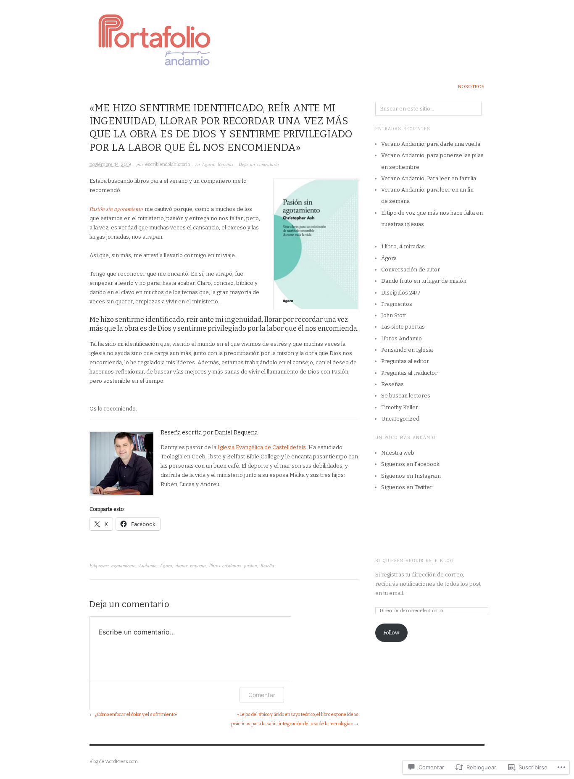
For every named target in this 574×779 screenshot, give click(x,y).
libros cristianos (225, 565)
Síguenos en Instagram (411, 476)
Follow (391, 632)
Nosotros (471, 86)
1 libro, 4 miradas (403, 246)
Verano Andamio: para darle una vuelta (430, 144)
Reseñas (225, 164)
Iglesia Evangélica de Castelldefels (262, 447)
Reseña (267, 565)
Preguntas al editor (405, 361)
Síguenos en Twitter (406, 487)
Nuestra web (397, 453)
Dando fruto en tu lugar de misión (423, 281)
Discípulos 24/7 (401, 292)
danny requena (191, 565)
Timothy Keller (399, 407)
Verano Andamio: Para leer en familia (428, 178)
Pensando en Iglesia (407, 350)
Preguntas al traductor (409, 373)
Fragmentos (396, 304)
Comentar (261, 694)
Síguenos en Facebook (410, 464)
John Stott (393, 315)
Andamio (148, 565)
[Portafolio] (287, 35)
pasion (250, 565)
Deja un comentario (259, 164)
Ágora (208, 164)
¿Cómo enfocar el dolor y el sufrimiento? (136, 714)
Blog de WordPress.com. (114, 761)
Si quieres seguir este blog (414, 560)
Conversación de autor (410, 269)
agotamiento (123, 565)
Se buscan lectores (405, 395)
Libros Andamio (401, 338)
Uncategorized (400, 419)
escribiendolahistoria (167, 164)
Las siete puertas (403, 327)
